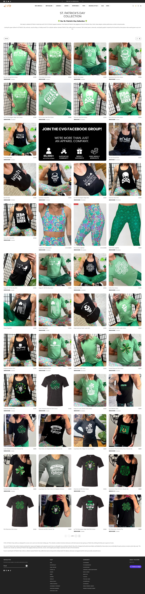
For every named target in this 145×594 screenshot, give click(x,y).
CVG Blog (85, 576)
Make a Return (53, 567)
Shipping (51, 576)
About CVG (85, 574)
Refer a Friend (86, 572)
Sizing (51, 574)
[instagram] (6, 1)
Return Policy (53, 565)
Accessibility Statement (55, 586)
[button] (136, 38)
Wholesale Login (53, 590)
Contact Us (52, 569)
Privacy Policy (53, 581)
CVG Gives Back (86, 567)
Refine (6, 38)
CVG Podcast (86, 583)
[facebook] (4, 1)
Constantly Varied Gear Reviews (90, 569)
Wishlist (52, 579)
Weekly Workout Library (88, 586)
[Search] (133, 5)
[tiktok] (10, 1)
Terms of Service (53, 583)
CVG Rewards (86, 562)
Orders (51, 572)
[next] (83, 1)
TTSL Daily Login (86, 579)
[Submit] (27, 566)
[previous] (62, 1)
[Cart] (140, 5)
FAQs (51, 562)
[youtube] (8, 1)
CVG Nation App (86, 581)
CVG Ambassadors (87, 565)
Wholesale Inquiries (54, 588)
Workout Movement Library (89, 588)
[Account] (138, 5)
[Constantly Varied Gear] (8, 6)
